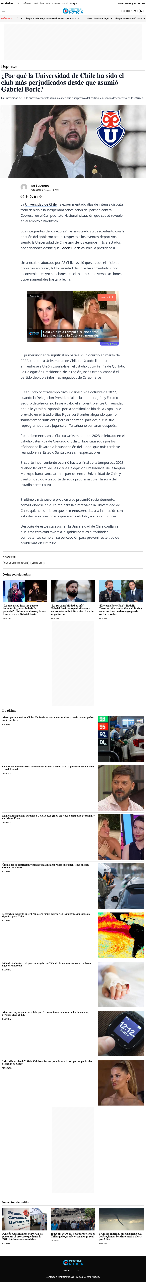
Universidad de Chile (41, 204)
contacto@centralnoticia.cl (60, 1276)
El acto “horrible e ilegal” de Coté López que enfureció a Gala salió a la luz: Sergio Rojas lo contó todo (60, 18)
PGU (18, 3)
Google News (129, 11)
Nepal (64, 3)
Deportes (9, 66)
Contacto (68, 1270)
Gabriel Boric (70, 247)
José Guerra (40, 185)
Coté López (27, 3)
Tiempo (73, 3)
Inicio (80, 1270)
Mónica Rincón (53, 3)
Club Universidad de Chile (16, 562)
